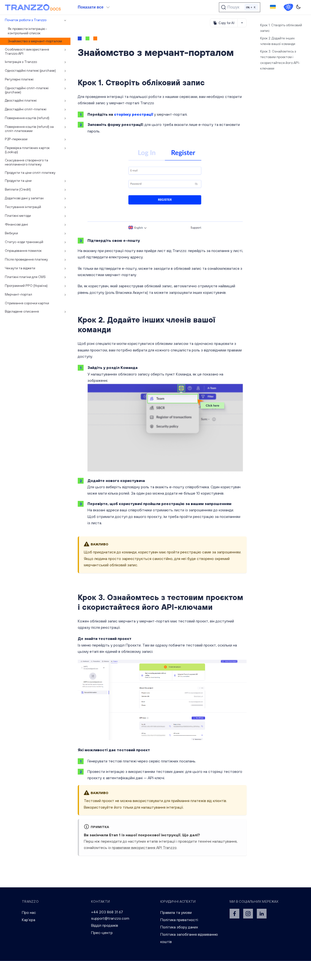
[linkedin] (262, 913)
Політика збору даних (179, 927)
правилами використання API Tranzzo (144, 847)
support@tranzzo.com (110, 918)
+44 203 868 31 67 (107, 912)
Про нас (29, 912)
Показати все (91, 7)
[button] (273, 7)
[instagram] (248, 913)
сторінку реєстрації (133, 114)
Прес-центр (102, 932)
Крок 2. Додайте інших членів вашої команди (277, 41)
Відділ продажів (104, 925)
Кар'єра (28, 919)
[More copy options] (241, 23)
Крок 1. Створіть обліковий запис (281, 28)
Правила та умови (176, 912)
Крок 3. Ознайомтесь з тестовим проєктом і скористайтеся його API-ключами (280, 59)
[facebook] (234, 913)
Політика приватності (179, 919)
